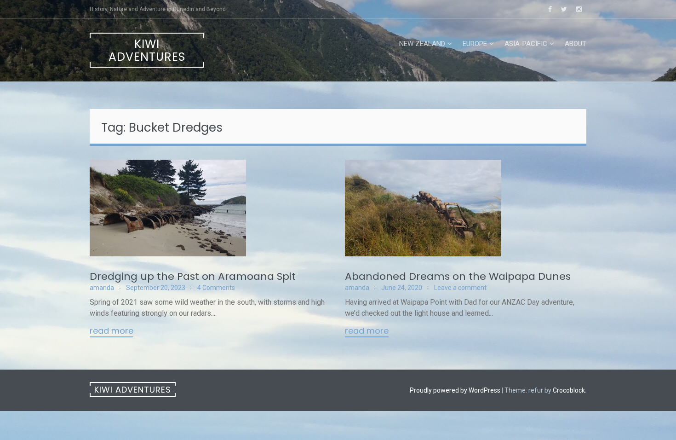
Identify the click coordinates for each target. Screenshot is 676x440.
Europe (475, 44)
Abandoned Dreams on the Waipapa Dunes (458, 276)
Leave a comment (460, 287)
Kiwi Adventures (147, 50)
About (575, 44)
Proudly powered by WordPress (455, 390)
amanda (102, 287)
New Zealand (422, 44)
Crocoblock (569, 390)
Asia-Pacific (525, 44)
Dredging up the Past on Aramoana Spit (193, 276)
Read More (111, 331)
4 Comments (216, 287)
